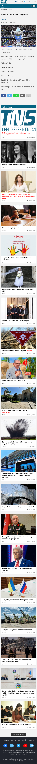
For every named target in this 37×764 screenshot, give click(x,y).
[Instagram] (22, 1)
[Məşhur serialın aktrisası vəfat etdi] (18, 152)
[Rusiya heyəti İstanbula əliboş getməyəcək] (18, 587)
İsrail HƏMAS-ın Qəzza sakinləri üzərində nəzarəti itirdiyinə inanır (17, 661)
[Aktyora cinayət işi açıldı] (18, 215)
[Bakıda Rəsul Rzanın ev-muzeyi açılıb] (18, 308)
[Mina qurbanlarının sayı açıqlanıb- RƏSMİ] (18, 338)
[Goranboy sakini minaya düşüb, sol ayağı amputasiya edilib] (18, 429)
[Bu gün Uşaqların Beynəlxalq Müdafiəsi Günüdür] (18, 245)
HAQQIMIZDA (8, 740)
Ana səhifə (4, 9)
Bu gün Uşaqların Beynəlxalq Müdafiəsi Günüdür (16, 259)
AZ (29, 1)
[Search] (16, 1)
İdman (4, 19)
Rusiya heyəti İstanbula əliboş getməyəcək (17, 600)
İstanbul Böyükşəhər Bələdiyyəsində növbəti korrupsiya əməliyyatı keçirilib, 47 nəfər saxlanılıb (18, 475)
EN (35, 1)
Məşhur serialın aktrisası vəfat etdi (14, 164)
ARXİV (24, 740)
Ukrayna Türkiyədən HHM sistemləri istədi (17, 630)
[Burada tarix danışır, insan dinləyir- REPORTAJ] (18, 398)
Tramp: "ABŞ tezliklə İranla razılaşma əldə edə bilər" (17, 569)
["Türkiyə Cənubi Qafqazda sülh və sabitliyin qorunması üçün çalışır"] (18, 524)
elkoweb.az (21, 762)
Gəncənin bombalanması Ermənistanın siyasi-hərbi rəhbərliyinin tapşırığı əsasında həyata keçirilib (18, 693)
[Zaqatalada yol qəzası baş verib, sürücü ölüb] (18, 494)
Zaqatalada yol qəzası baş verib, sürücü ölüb (18, 507)
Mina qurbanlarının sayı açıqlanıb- (17, 351)
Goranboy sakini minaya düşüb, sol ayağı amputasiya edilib (17, 443)
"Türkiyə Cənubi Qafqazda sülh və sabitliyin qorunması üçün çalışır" (17, 538)
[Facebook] (19, 1)
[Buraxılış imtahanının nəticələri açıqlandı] (18, 712)
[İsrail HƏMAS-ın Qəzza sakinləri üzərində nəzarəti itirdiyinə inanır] (18, 647)
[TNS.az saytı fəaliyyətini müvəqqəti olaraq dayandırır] (18, 120)
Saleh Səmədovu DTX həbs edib (13, 380)
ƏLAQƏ (31, 740)
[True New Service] (4, 2)
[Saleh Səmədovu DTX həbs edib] (18, 368)
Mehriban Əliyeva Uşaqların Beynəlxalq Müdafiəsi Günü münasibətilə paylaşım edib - (18, 196)
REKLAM (17, 740)
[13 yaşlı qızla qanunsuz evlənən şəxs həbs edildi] (18, 277)
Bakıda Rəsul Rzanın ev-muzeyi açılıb (15, 321)
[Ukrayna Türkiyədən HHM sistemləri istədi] (18, 617)
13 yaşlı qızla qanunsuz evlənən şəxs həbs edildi (17, 290)
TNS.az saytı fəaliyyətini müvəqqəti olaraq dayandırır (17, 134)
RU (32, 1)
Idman (10, 9)
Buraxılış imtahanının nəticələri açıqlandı (16, 724)
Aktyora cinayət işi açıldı (11, 228)
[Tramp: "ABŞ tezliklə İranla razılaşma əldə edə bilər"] (18, 556)
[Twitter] (25, 1)
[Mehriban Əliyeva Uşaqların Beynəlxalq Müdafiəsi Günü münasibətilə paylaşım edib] (18, 182)
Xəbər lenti (7, 107)
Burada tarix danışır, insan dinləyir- (15, 411)
